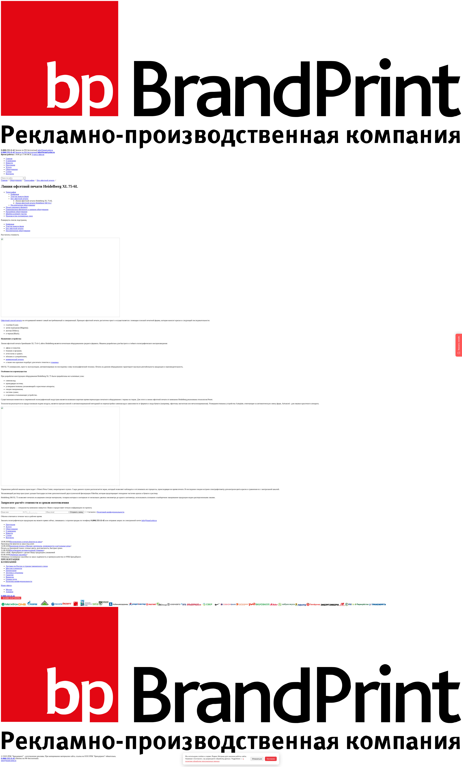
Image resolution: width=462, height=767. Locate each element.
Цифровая (15, 194)
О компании (11, 161)
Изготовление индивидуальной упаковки (27, 550)
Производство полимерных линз (19, 216)
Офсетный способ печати (11, 320)
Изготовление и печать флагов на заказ (26, 542)
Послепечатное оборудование (23, 205)
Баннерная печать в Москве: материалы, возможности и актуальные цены (40, 546)
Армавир (9, 592)
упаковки (54, 362)
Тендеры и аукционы (14, 573)
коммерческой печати (14, 359)
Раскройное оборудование (16, 212)
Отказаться (257, 759)
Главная (9, 159)
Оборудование (12, 169)
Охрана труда (11, 579)
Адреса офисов (38, 154)
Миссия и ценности (14, 568)
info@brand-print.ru (149, 520)
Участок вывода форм (20, 196)
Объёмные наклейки (18, 555)
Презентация (11, 571)
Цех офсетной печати (45, 180)
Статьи (9, 172)
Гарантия (9, 575)
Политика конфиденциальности (19, 581)
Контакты (10, 174)
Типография (29, 180)
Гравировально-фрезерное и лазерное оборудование (27, 209)
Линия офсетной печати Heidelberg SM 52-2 (33, 203)
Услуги (9, 167)
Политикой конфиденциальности (110, 512)
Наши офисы (6, 585)
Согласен (271, 759)
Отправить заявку (76, 512)
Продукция (10, 165)
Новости (9, 163)
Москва (9, 590)
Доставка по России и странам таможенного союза (27, 566)
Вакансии (10, 577)
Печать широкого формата (16, 207)
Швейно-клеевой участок (16, 214)
